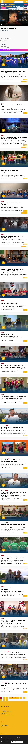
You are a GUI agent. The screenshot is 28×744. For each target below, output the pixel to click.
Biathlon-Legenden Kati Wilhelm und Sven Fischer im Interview (12, 237)
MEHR (25, 79)
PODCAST (23, 81)
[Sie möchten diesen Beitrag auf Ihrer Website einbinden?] (5, 46)
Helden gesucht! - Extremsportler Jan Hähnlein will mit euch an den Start (13, 492)
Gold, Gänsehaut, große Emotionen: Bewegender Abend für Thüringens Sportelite (14, 137)
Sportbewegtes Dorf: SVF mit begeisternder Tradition (12, 203)
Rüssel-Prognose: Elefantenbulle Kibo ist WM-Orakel (13, 105)
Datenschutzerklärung (15, 738)
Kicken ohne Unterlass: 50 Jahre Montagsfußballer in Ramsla (9, 171)
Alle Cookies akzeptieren (17, 741)
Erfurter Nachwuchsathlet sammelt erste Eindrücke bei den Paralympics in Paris (12, 460)
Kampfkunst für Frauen (7, 334)
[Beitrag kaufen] (8, 46)
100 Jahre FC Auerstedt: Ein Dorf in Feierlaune (13, 557)
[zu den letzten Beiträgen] (7, 700)
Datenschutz (4, 725)
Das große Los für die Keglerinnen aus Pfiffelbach (14, 396)
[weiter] (4, 700)
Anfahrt (3, 722)
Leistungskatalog (5, 726)
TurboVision (10, 715)
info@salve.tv (5, 710)
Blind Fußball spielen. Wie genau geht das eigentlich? (12, 428)
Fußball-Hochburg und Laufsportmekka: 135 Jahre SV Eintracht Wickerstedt (13, 302)
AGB (3, 723)
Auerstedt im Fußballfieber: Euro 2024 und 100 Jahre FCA (13, 684)
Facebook (4, 734)
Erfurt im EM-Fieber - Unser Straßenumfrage (13, 652)
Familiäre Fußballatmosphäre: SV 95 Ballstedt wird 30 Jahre (13, 525)
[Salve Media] (14, 6)
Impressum (4, 713)
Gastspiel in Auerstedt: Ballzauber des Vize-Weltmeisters (12, 588)
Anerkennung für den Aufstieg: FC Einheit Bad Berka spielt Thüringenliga (13, 72)
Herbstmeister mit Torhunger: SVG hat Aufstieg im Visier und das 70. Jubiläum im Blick (13, 270)
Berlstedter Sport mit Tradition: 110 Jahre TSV (13, 365)
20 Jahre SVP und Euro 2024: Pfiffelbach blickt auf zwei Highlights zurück (14, 621)
